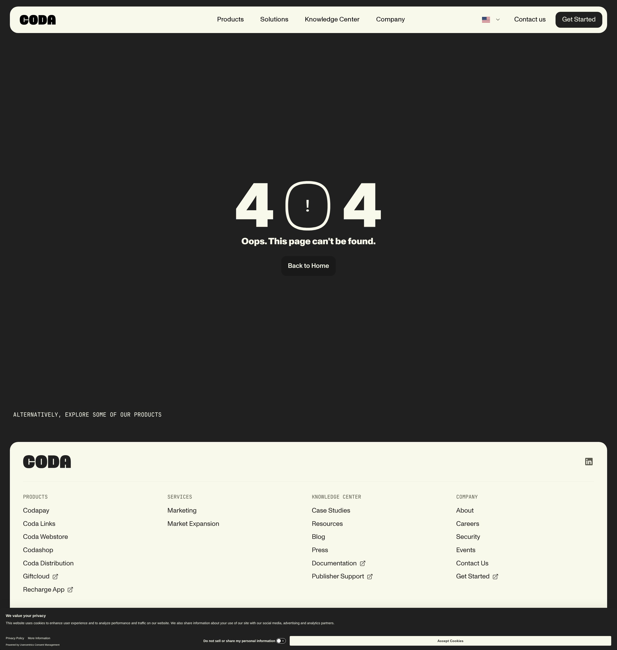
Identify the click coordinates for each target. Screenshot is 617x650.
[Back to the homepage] (47, 461)
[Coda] (38, 20)
